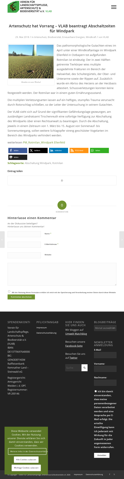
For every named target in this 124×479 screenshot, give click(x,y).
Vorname (100, 363)
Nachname (101, 377)
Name (48, 233)
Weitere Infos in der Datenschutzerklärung (28, 451)
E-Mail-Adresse (51, 244)
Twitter (74, 357)
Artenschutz (40, 37)
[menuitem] (112, 7)
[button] (17, 150)
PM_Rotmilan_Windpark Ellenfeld (44, 142)
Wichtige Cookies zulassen (26, 467)
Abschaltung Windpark (38, 163)
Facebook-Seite (74, 345)
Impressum (41, 327)
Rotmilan (57, 163)
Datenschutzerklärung (46, 332)
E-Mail (98, 349)
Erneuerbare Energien (73, 37)
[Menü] (112, 7)
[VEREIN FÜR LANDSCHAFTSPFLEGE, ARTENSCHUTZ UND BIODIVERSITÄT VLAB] (30, 7)
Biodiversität (54, 37)
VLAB (106, 37)
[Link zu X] (114, 474)
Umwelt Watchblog (76, 333)
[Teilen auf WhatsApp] (62, 180)
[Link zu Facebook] (109, 474)
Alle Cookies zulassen (26, 459)
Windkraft (91, 37)
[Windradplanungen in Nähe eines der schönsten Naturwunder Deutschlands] (2, 239)
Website (48, 254)
